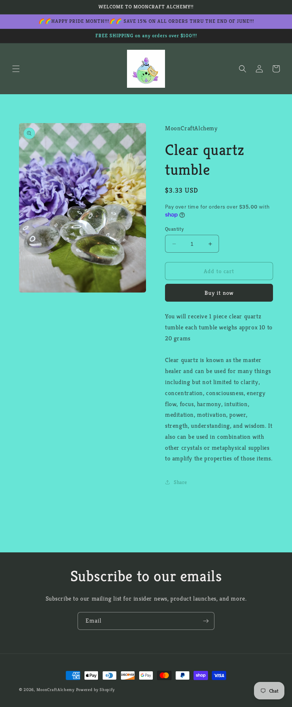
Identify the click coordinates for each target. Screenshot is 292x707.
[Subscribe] (205, 621)
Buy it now (219, 292)
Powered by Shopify (95, 689)
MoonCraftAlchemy (55, 689)
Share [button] (180, 482)
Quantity (174, 229)
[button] (16, 68)
